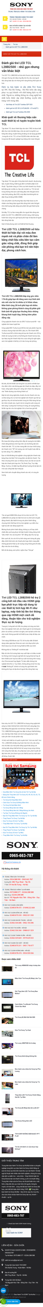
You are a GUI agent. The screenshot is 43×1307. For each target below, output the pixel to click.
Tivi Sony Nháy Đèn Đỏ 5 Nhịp (13, 808)
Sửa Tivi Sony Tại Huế (23, 1030)
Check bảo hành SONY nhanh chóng (19, 1223)
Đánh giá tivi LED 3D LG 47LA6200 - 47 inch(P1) (22, 108)
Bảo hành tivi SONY (15, 1233)
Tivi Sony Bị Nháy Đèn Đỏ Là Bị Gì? (27, 1108)
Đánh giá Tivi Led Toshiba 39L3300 (18, 112)
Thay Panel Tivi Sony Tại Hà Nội (14, 818)
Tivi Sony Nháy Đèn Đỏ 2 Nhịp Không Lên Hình (18, 810)
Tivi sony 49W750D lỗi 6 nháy (25, 1043)
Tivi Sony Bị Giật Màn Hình (12, 805)
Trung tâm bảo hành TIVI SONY (15, 1265)
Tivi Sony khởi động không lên (26, 1056)
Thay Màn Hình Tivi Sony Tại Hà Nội (15, 824)
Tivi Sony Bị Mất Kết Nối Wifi (25, 1017)
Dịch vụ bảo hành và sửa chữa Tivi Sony (21, 87)
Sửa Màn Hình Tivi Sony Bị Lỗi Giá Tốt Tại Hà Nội (19, 792)
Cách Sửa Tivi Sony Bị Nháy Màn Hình (16, 802)
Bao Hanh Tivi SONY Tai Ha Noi (24, 1294)
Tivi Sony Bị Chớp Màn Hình (12, 800)
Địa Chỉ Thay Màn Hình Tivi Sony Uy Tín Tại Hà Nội (20, 816)
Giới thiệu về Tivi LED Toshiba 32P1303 (19, 104)
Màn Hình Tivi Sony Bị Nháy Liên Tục (28, 978)
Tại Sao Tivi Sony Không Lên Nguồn (15, 813)
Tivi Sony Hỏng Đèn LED (23, 1121)
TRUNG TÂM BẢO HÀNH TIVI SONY (21, 17)
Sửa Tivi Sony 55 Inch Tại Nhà (13, 821)
